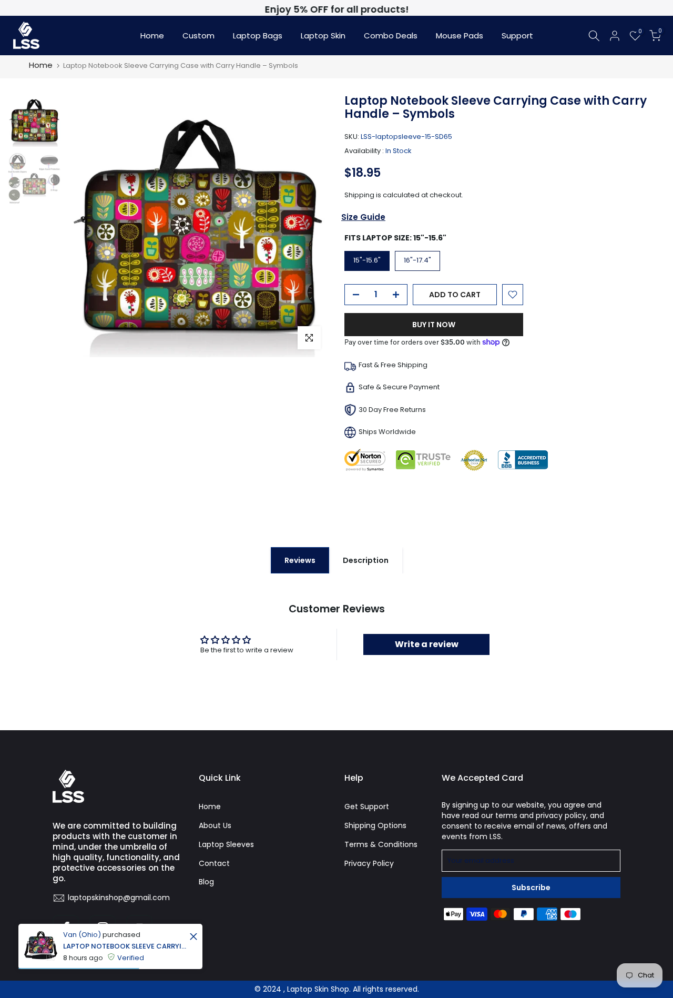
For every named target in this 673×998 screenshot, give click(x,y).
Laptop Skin (323, 35)
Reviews (299, 560)
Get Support (366, 806)
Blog (206, 881)
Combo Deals (390, 35)
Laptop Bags (257, 35)
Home (152, 35)
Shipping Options (375, 825)
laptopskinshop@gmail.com (119, 897)
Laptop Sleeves (226, 844)
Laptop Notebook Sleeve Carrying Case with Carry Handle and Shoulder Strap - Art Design (125, 946)
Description (366, 560)
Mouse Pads (459, 35)
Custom (198, 35)
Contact (214, 863)
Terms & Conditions (380, 844)
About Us (215, 825)
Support (517, 35)
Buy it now (433, 324)
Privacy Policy (369, 863)
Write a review (426, 644)
